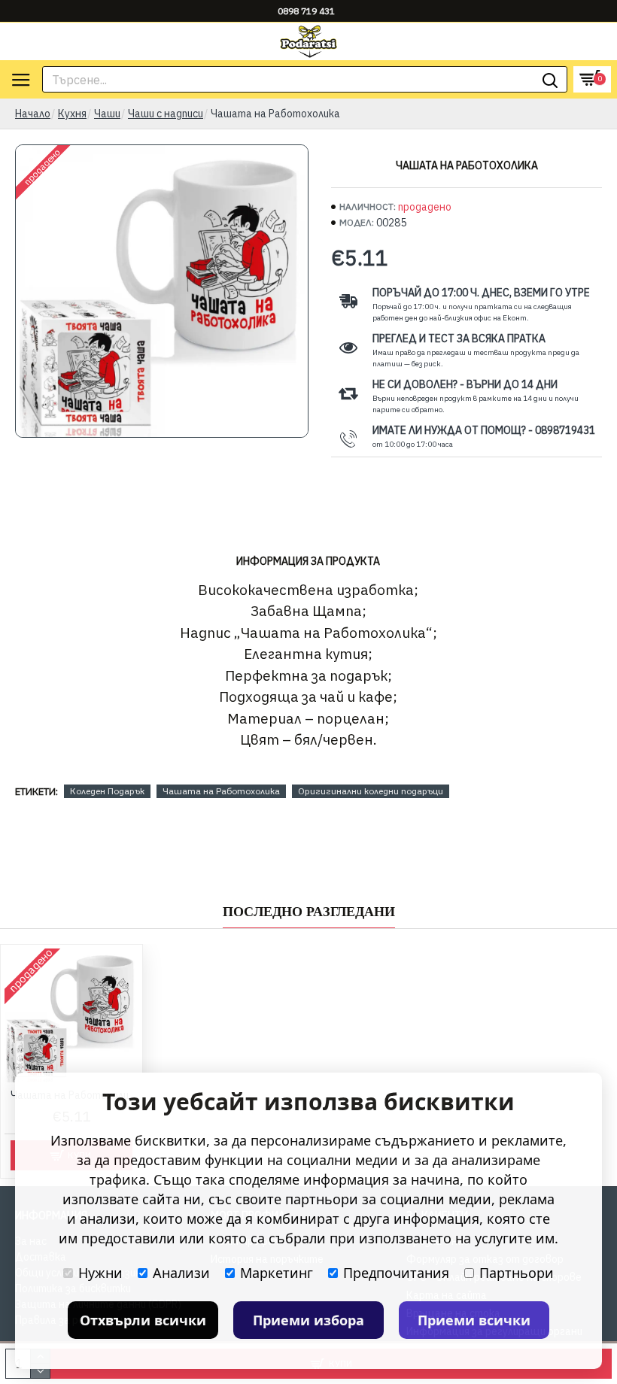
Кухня (72, 113)
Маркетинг (276, 1273)
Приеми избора (308, 1320)
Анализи (181, 1273)
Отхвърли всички (143, 1320)
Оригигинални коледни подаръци (370, 791)
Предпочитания (396, 1273)
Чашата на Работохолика (221, 791)
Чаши (107, 113)
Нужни (100, 1273)
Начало (32, 113)
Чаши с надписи (165, 113)
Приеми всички (474, 1320)
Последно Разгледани (309, 911)
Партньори (516, 1273)
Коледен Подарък (107, 791)
